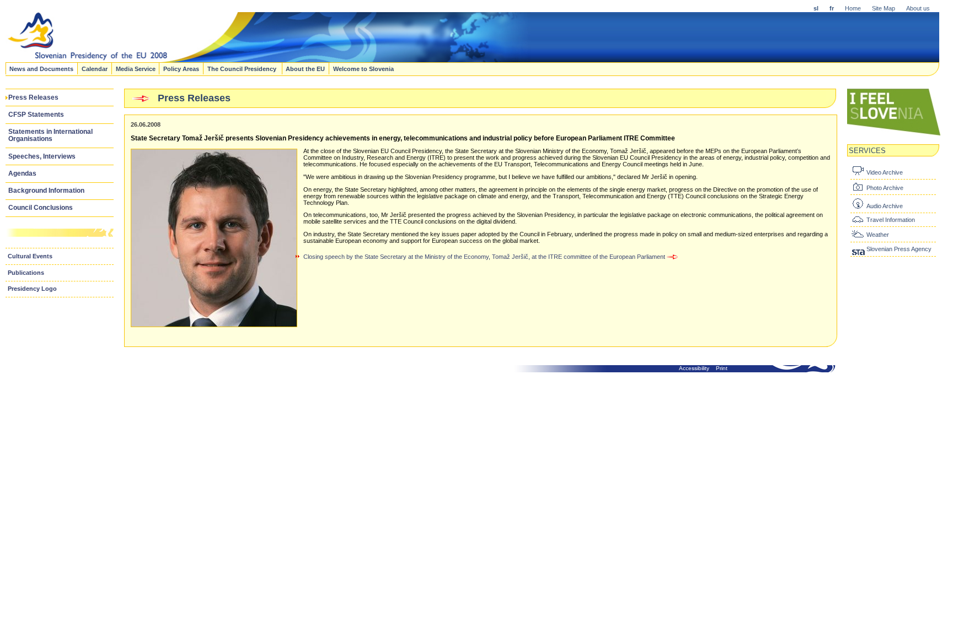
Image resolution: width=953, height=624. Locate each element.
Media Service (136, 68)
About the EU (305, 68)
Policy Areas (181, 68)
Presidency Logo (32, 288)
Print (721, 368)
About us (918, 8)
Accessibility (694, 368)
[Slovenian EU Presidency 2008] (268, 59)
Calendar (95, 68)
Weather (877, 234)
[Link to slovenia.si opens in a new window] (894, 134)
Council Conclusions (40, 207)
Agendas (22, 173)
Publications (26, 272)
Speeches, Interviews (42, 156)
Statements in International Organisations (50, 135)
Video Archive (884, 172)
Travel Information (890, 219)
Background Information (46, 190)
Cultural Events (30, 256)
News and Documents (41, 68)
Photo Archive (884, 188)
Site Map (883, 8)
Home (853, 8)
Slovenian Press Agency (898, 249)
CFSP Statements (36, 114)
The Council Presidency (242, 68)
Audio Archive (884, 206)
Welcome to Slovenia (363, 68)
